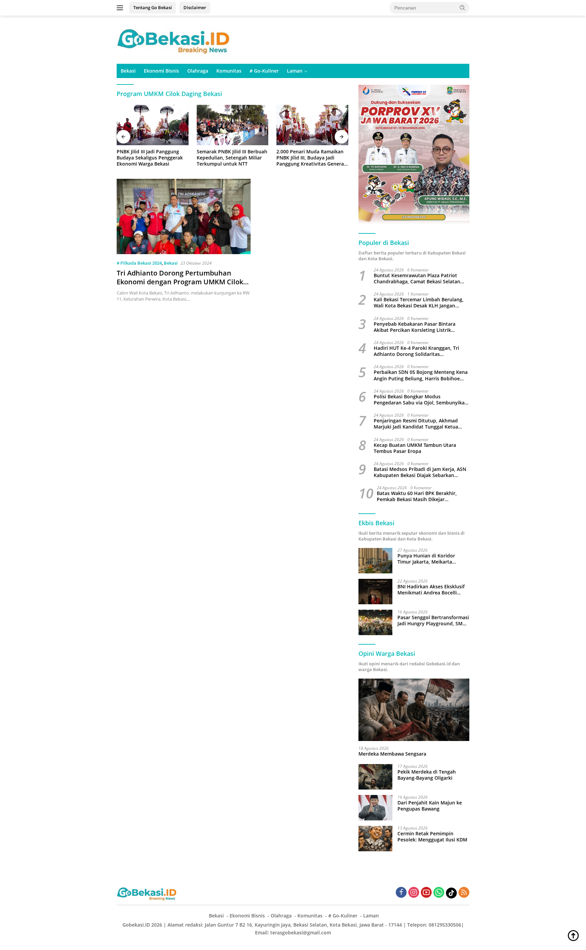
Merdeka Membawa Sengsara (392, 754)
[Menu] (121, 8)
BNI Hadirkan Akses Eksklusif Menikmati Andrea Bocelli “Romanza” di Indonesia (431, 590)
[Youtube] (426, 893)
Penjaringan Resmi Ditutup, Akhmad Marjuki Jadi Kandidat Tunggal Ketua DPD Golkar (416, 424)
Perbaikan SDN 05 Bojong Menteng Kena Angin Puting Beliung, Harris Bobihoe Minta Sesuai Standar (421, 375)
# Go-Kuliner (264, 71)
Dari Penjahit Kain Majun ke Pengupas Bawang (429, 806)
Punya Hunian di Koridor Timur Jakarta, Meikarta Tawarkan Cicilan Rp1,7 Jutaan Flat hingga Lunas (431, 559)
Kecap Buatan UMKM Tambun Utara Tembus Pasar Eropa (415, 448)
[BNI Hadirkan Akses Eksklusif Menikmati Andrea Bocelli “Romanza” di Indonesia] (375, 591)
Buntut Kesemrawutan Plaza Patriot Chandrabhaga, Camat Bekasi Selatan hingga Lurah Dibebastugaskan (417, 278)
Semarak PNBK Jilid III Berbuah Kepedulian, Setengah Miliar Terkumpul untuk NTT (152, 158)
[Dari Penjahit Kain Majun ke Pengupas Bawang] (375, 807)
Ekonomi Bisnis (161, 71)
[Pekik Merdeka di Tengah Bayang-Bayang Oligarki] (375, 777)
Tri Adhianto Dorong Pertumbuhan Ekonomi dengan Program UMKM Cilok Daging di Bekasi (180, 281)
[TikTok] (451, 893)
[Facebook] (401, 893)
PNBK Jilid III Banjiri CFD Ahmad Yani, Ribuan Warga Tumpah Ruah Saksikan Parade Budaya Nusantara (312, 157)
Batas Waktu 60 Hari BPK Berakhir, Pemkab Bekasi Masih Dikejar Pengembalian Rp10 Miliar (417, 496)
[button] (462, 7)
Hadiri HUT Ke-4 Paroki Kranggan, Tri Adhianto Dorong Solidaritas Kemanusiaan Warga (416, 351)
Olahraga (197, 71)
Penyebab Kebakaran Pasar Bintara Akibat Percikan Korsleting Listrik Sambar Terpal (414, 327)
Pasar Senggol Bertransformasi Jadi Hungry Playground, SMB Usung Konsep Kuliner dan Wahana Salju (433, 620)
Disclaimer (194, 7)
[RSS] (463, 893)
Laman (294, 71)
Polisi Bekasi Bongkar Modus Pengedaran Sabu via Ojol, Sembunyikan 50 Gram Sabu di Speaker (421, 400)
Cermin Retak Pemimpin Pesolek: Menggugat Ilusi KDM (432, 837)
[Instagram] (413, 893)
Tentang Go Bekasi (152, 7)
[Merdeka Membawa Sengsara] (413, 710)
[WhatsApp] (438, 893)
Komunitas (228, 71)
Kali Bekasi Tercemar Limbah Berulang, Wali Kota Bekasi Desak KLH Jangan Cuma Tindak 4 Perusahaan (419, 303)
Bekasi (128, 71)
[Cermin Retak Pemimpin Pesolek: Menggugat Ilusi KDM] (375, 838)
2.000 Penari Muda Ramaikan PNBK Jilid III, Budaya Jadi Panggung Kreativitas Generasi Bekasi (232, 158)
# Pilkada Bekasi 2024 (139, 263)
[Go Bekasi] (174, 39)
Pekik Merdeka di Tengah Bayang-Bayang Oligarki (426, 775)
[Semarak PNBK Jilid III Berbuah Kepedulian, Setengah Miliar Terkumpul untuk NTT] (153, 125)
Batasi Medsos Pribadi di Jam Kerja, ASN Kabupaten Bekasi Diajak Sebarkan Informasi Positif (420, 472)
